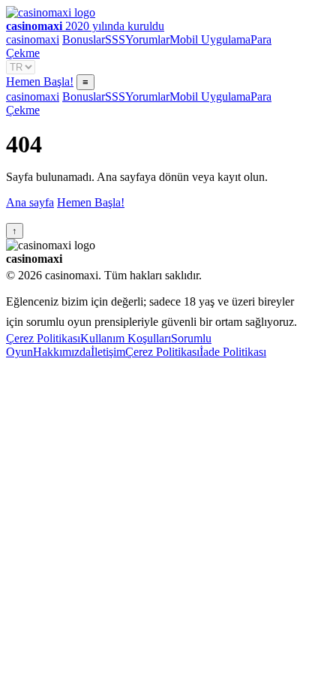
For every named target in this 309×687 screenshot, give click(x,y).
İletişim (108, 351)
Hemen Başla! (40, 81)
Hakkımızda (62, 351)
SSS (115, 39)
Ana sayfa (30, 202)
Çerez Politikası (43, 338)
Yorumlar (147, 39)
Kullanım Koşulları (125, 338)
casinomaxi (32, 39)
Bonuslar (83, 39)
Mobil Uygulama (210, 39)
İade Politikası (233, 351)
